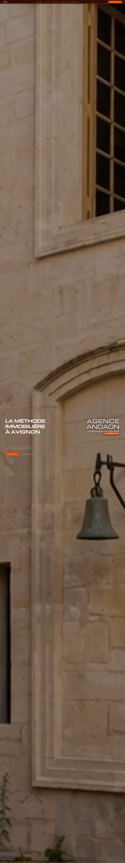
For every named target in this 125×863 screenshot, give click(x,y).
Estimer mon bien (27, 454)
